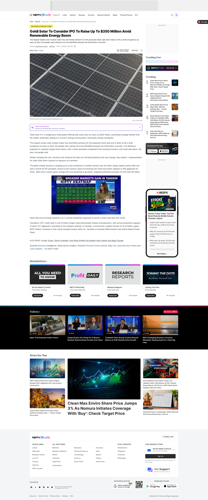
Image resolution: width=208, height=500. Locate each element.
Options (35, 465)
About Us (33, 496)
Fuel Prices (100, 462)
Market (66, 246)
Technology (78, 455)
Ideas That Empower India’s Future (44, 338)
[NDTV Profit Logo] (41, 437)
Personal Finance (126, 15)
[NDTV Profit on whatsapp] (52, 487)
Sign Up (160, 456)
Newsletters (122, 448)
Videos (98, 458)
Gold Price (56, 462)
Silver (128, 246)
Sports (98, 455)
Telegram (121, 451)
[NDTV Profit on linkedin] (43, 487)
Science (77, 458)
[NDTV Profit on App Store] (170, 486)
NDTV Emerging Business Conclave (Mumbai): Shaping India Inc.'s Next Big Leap (159, 340)
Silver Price (78, 462)
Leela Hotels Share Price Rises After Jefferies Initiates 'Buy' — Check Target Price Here (45, 413)
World (54, 455)
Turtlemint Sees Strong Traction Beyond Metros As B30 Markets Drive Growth (121, 339)
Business (82, 15)
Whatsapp (122, 458)
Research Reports (103, 15)
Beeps (115, 15)
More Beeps (161, 254)
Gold (119, 246)
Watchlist (36, 451)
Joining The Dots (152, 287)
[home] (42, 13)
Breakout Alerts (38, 455)
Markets (73, 15)
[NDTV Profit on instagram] (39, 487)
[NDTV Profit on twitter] (35, 487)
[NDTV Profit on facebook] (31, 487)
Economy (91, 15)
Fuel (114, 246)
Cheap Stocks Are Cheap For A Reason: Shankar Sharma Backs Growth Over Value (85, 339)
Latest (65, 15)
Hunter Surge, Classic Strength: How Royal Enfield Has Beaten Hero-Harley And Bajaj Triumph (82, 241)
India (98, 451)
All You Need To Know (41, 287)
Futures (35, 462)
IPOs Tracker (37, 468)
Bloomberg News (41, 46)
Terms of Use (43, 496)
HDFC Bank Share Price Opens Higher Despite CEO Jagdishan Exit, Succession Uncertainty (46, 383)
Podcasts (121, 455)
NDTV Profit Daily (77, 287)
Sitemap (65, 496)
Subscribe (37, 295)
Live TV (57, 15)
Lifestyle (55, 458)
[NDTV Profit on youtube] (48, 487)
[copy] (141, 50)
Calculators (57, 465)
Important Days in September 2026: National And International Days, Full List (160, 413)
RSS (71, 496)
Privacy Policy (55, 496)
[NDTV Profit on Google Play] (153, 486)
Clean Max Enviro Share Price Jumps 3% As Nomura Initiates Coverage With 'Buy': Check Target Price (102, 408)
